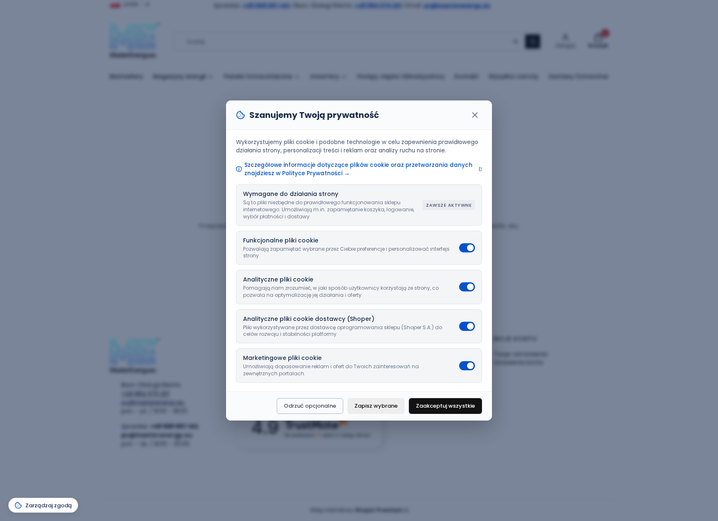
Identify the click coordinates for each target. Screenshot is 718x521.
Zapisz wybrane (376, 406)
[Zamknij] (475, 115)
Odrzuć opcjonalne (310, 406)
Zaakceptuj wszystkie (445, 406)
